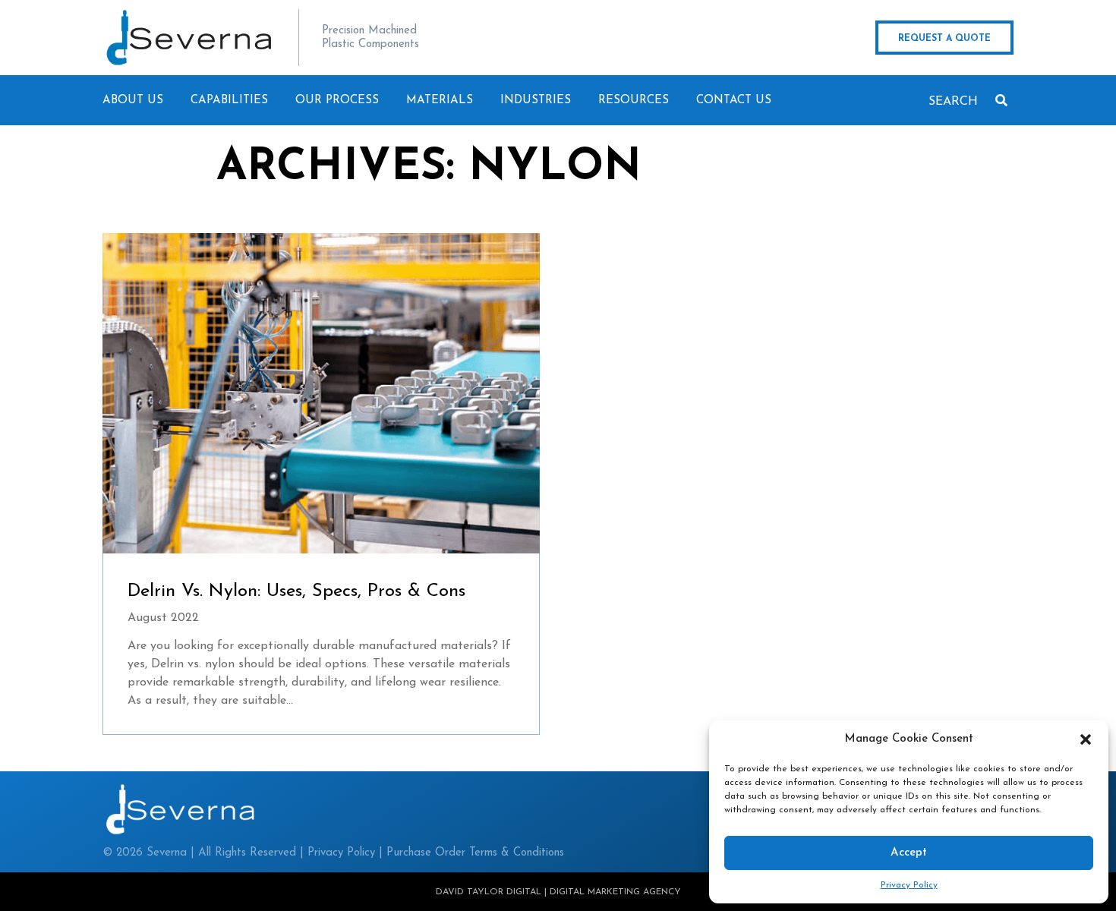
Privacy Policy (909, 885)
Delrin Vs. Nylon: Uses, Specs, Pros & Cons (296, 591)
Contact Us (733, 100)
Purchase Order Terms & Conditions (475, 853)
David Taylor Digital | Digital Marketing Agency (558, 892)
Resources (633, 100)
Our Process (337, 100)
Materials (439, 100)
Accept (909, 853)
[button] (1085, 739)
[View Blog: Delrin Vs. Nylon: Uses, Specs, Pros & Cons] (321, 393)
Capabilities (229, 100)
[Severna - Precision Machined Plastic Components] (189, 37)
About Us (132, 100)
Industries (535, 100)
